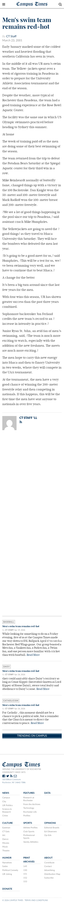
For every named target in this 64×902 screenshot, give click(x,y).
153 (25, 881)
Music (5, 847)
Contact (48, 866)
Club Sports (28, 831)
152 (25, 878)
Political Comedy (10, 870)
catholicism (10, 701)
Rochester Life (30, 812)
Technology (28, 808)
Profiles (26, 816)
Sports (27, 823)
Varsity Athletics (30, 842)
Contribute (49, 863)
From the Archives (31, 804)
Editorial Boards (51, 828)
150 (25, 870)
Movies (5, 843)
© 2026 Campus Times (12, 900)
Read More (33, 655)
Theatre (5, 851)
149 (25, 866)
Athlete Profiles (30, 828)
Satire (5, 866)
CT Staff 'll (28, 417)
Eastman (6, 828)
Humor (6, 858)
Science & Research (7, 810)
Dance (5, 839)
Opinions (50, 823)
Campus (6, 798)
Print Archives (28, 860)
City (4, 801)
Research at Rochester (28, 799)
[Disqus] (32, 479)
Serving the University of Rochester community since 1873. (21, 770)
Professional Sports (29, 836)
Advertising (49, 870)
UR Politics (7, 805)
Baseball (8, 622)
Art (3, 835)
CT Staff (11, 36)
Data (47, 793)
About (48, 858)
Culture (7, 823)
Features (28, 793)
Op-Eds (47, 835)
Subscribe (49, 878)
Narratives (7, 863)
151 (25, 874)
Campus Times (32, 4)
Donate (7, 889)
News (5, 793)
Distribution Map (52, 874)
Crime (5, 816)
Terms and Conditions (36, 900)
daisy (6, 667)
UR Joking (7, 874)
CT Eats (5, 831)
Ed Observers (50, 831)
